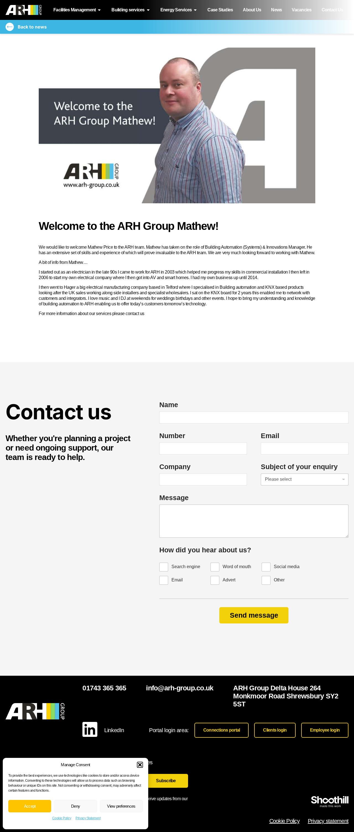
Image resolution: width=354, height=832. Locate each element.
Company (175, 466)
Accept (30, 806)
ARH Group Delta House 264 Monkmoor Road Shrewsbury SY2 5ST (285, 696)
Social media (287, 566)
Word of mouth (237, 566)
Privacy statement (328, 821)
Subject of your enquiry (299, 466)
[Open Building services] (148, 10)
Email (270, 436)
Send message (254, 615)
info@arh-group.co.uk (179, 688)
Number (172, 436)
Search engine (185, 566)
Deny (75, 806)
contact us (135, 313)
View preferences (121, 806)
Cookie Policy (61, 818)
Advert (229, 580)
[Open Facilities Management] (99, 10)
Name (168, 405)
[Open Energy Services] (195, 10)
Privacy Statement (88, 818)
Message (174, 497)
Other (279, 580)
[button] (140, 765)
